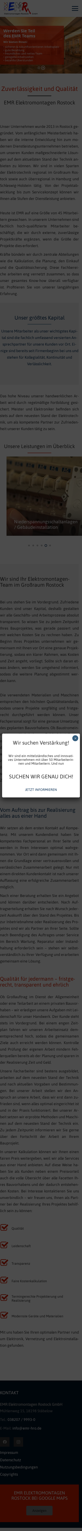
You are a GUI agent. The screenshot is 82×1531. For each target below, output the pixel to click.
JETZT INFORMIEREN (41, 789)
